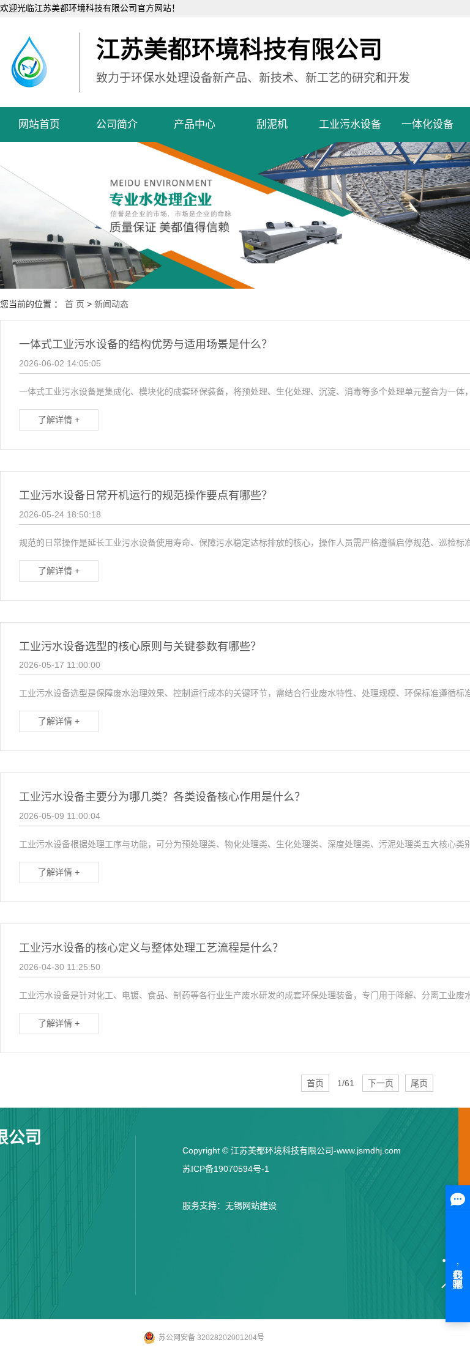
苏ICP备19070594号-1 (225, 1169)
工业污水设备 (350, 124)
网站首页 (39, 124)
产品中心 (194, 124)
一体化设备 (427, 124)
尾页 (419, 1083)
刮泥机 (272, 124)
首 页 (74, 304)
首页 (315, 1083)
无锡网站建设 (251, 1205)
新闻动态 (111, 304)
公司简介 (117, 124)
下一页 (381, 1083)
